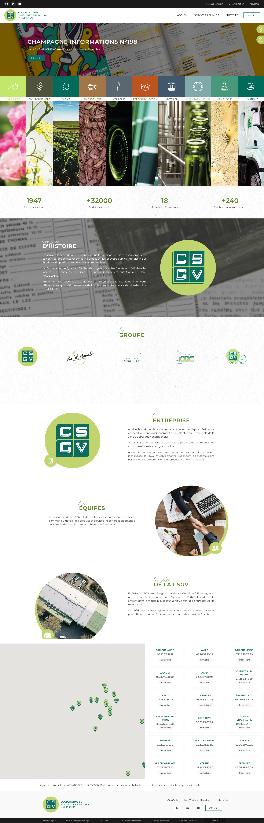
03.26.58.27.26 (204, 699)
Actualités (254, 4)
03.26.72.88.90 (165, 676)
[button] (3, 50)
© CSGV (215, 821)
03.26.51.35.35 (165, 699)
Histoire (232, 15)
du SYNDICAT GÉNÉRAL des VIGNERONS (32, 15)
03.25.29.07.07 (204, 722)
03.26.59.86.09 (244, 767)
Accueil (182, 15)
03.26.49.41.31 (244, 724)
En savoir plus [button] (15, 162)
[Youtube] (19, 3)
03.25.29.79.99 (244, 654)
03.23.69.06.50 (165, 724)
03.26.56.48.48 (244, 699)
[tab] (13, 131)
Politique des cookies (161, 821)
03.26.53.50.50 (204, 767)
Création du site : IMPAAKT (189, 821)
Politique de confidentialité (131, 821)
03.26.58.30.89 (204, 744)
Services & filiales (206, 15)
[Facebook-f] (6, 3)
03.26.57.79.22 (204, 654)
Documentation (236, 4)
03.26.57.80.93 (204, 676)
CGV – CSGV (105, 821)
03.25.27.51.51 (165, 654)
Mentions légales (49, 821)
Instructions (165, 660)
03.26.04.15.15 (165, 744)
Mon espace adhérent (213, 4)
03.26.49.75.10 (164, 767)
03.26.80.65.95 (244, 744)
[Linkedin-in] (13, 3)
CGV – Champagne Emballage (77, 821)
